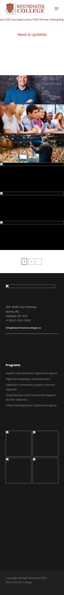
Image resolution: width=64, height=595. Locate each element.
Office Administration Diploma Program (31, 405)
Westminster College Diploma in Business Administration (33, 82)
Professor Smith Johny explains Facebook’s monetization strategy (33, 228)
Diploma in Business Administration (28, 379)
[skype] (18, 587)
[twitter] (24, 587)
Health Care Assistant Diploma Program (31, 373)
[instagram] (30, 587)
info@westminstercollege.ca (23, 327)
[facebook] (7, 587)
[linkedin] (12, 587)
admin (46, 93)
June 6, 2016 (24, 93)
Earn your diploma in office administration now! (33, 111)
